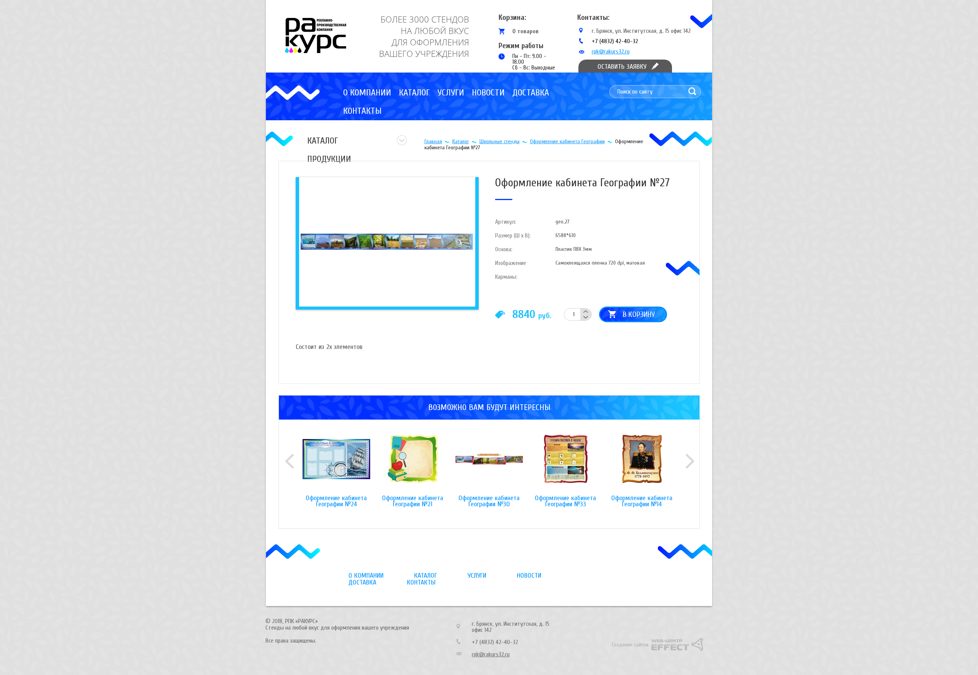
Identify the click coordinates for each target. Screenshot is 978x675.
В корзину (639, 314)
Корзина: (512, 17)
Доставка (530, 92)
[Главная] (315, 35)
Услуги (450, 92)
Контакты (362, 111)
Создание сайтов (630, 644)
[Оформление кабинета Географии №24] (336, 465)
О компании (367, 92)
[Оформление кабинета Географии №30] (489, 465)
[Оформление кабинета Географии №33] (565, 465)
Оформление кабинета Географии (567, 141)
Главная (433, 141)
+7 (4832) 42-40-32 (615, 41)
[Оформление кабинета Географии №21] (412, 465)
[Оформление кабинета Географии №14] (642, 465)
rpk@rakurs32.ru (611, 51)
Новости (488, 92)
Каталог (414, 92)
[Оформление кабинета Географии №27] (386, 241)
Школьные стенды (499, 141)
